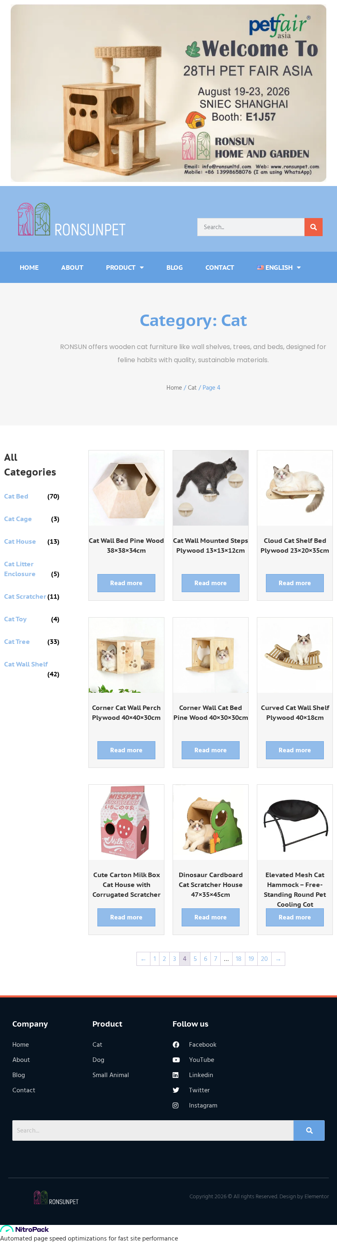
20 (264, 958)
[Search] (314, 227)
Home (29, 267)
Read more (126, 583)
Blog (174, 267)
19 (251, 958)
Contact (219, 267)
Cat (192, 388)
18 (239, 958)
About (72, 267)
